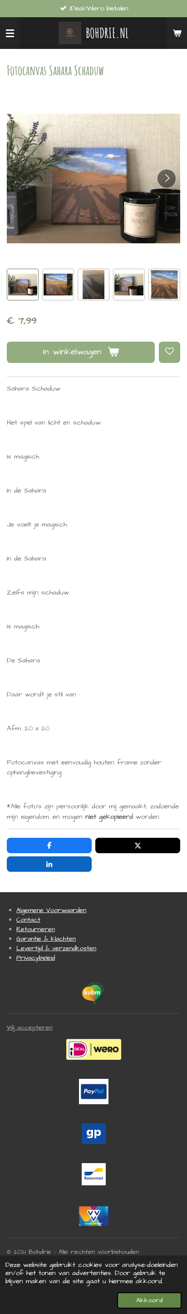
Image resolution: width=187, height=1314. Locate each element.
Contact (28, 919)
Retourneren (35, 929)
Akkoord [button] (149, 1300)
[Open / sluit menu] (10, 33)
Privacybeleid (35, 957)
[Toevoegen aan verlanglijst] (169, 352)
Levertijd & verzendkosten (56, 948)
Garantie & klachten (46, 938)
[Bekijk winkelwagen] (177, 33)
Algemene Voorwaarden (51, 910)
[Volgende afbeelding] (166, 178)
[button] (23, 284)
